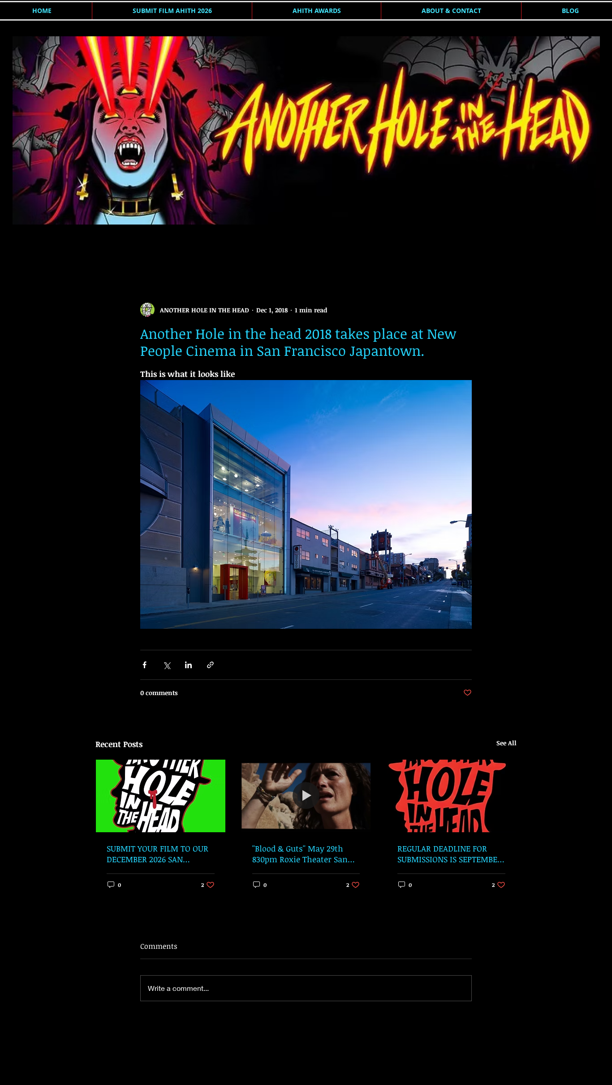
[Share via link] (210, 665)
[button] (505, 248)
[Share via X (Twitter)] (166, 665)
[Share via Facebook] (144, 665)
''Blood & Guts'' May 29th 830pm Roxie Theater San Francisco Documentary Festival (300, 854)
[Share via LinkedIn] (188, 665)
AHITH (104, 248)
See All (506, 743)
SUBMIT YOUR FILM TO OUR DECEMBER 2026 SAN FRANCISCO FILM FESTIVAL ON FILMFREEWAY (157, 854)
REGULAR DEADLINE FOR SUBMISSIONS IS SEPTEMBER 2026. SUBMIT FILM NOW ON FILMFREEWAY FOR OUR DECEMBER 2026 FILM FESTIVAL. (450, 854)
